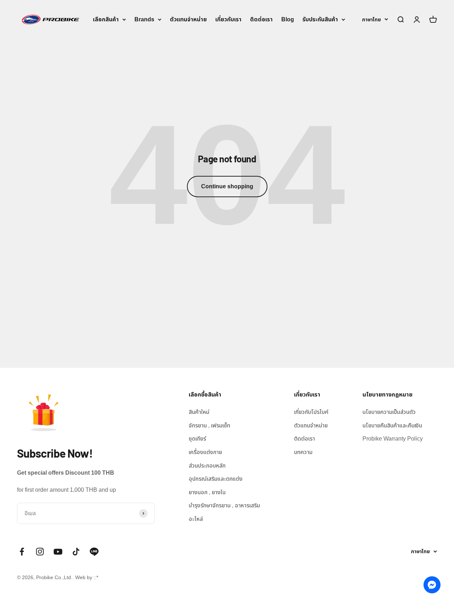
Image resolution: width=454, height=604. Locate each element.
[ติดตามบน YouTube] (58, 551)
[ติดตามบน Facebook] (22, 551)
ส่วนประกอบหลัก (207, 466)
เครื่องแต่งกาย (205, 452)
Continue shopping (227, 186)
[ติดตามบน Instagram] (40, 551)
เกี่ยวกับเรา (228, 19)
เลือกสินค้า (106, 19)
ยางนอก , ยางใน (207, 492)
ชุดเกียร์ (197, 439)
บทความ (303, 452)
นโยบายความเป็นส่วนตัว (389, 412)
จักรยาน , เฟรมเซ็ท (209, 425)
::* (96, 577)
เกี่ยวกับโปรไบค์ (311, 412)
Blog (287, 19)
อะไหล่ (196, 519)
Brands (144, 19)
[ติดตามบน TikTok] (76, 551)
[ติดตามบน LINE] (94, 551)
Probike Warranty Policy (392, 439)
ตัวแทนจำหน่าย (188, 19)
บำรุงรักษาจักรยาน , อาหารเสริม (224, 505)
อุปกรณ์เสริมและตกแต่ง (216, 479)
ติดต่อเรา (261, 19)
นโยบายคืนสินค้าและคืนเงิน (392, 425)
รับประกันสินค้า (320, 19)
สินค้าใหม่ (199, 412)
